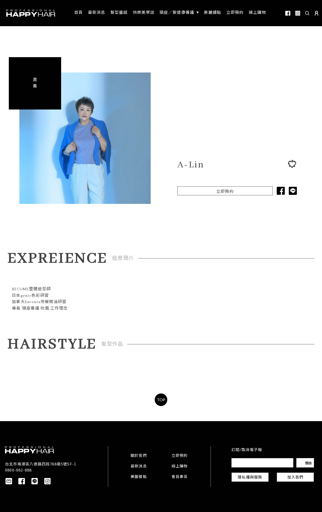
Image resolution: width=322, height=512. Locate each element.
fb (287, 13)
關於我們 (139, 456)
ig (297, 13)
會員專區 (180, 477)
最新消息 (139, 466)
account (316, 13)
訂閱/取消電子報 (246, 450)
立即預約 (225, 192)
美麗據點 (139, 477)
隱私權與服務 (250, 477)
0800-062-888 (18, 469)
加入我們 (295, 477)
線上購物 (180, 466)
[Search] (307, 13)
